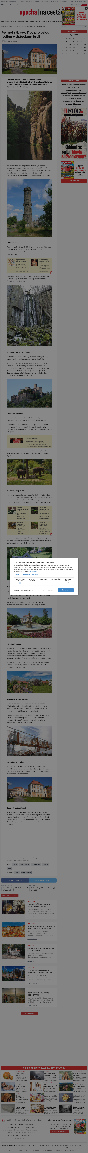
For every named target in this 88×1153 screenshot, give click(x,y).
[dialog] (44, 576)
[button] (44, 574)
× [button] (75, 560)
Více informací (32, 571)
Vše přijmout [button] (65, 590)
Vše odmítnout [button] (48, 590)
